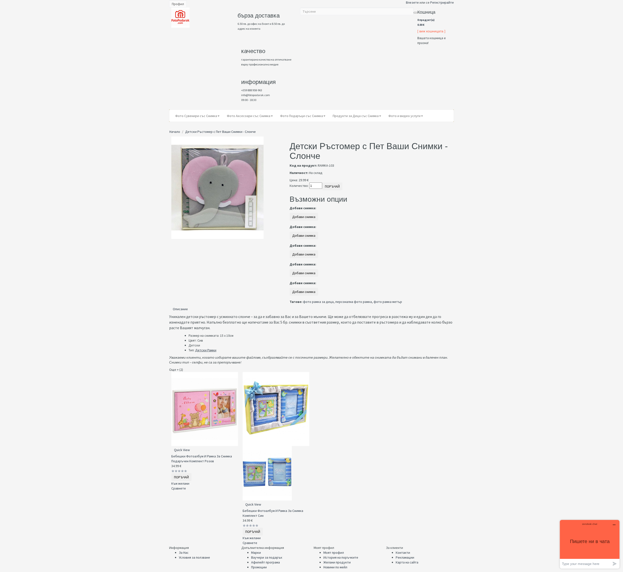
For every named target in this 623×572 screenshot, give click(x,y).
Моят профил (333, 552)
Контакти (403, 552)
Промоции (259, 567)
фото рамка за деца (318, 302)
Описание (180, 309)
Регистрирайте (442, 2)
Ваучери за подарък (266, 557)
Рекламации (405, 557)
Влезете (412, 2)
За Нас (184, 552)
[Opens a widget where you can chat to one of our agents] (589, 544)
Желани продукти (337, 562)
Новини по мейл (335, 567)
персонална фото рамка (353, 302)
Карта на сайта (407, 562)
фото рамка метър (388, 302)
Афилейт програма (265, 562)
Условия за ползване (194, 557)
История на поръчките (340, 557)
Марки (256, 552)
